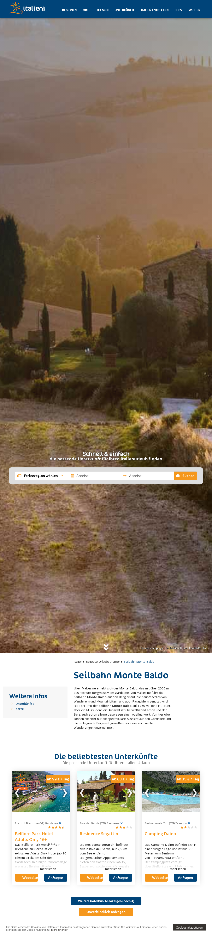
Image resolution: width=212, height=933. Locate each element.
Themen (102, 10)
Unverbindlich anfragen (106, 912)
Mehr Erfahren (59, 930)
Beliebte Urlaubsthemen (103, 661)
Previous (17, 791)
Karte (20, 709)
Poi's (178, 10)
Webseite (30, 877)
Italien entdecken (155, 10)
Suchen (188, 475)
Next (64, 791)
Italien (78, 661)
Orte (86, 10)
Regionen (69, 10)
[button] (40, 476)
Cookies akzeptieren (189, 927)
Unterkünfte (125, 10)
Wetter (194, 10)
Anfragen (55, 877)
